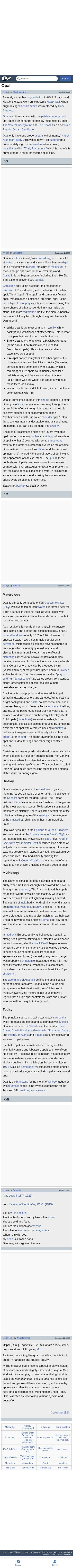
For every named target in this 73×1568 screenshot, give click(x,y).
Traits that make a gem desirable (27, 1457)
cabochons (24, 719)
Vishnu (24, 906)
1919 (49, 1204)
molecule (56, 266)
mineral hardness (13, 635)
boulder (47, 417)
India (23, 902)
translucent (54, 706)
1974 (6, 1066)
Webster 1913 (11, 290)
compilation (10, 148)
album (39, 135)
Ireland (12, 1034)
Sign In (65, 78)
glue (52, 458)
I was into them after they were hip (28, 1449)
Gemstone (9, 285)
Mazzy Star (53, 101)
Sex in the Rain (63, 1427)
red (25, 312)
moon (21, 1230)
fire (4, 303)
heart (10, 1239)
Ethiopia (40, 1034)
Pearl (45, 1463)
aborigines (14, 979)
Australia (8, 275)
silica (17, 258)
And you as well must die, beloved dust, (63, 1437)
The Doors (44, 125)
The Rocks (63, 1468)
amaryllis (35, 1226)
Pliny (17, 802)
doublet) (58, 728)
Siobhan (20, 485)
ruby (5, 815)
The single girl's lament (45, 1449)
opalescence (22, 678)
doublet (35, 436)
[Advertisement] (36, 37)
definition (7, 1338)
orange (32, 312)
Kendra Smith (29, 106)
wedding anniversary (32, 1090)
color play (24, 303)
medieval (11, 934)
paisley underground (53, 116)
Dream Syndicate (23, 129)
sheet (44, 399)
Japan (65, 1030)
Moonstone (10, 1463)
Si (5, 606)
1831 (48, 838)
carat (38, 279)
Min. (39, 1349)
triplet (48, 436)
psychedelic (34, 97)
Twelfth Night (57, 834)
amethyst (44, 815)
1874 (21, 1195)
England (39, 830)
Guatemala (40, 1030)
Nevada (33, 1026)
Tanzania (23, 1034)
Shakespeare (38, 834)
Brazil (15, 1030)
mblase (16, 585)
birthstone (9, 973)
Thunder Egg (45, 1468)
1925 (28, 1195)
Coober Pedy (28, 1468)
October (53, 1081)
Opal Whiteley (10, 1457)
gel (66, 262)
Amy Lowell (10, 1195)
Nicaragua (54, 1030)
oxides (65, 670)
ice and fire (19, 1212)
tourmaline (14, 1085)
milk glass (10, 1468)
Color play (10, 1437)
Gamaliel (17, 1190)
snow (51, 1217)
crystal (32, 266)
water (9, 262)
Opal (5, 116)
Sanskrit (12, 797)
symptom (27, 960)
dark (40, 449)
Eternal (45, 919)
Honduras (26, 1030)
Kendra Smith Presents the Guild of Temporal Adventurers (27, 1438)
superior (55, 139)
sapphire (63, 1463)
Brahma (14, 906)
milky (53, 327)
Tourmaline (45, 1457)
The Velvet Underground (17, 125)
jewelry (54, 425)
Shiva (38, 906)
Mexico (63, 1021)
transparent (55, 440)
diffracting (8, 657)
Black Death (41, 943)
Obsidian (63, 1457)
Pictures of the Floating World (26, 1204)
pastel (34, 702)
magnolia (41, 1230)
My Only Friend (10, 1449)
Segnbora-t (18, 253)
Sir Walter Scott (28, 843)
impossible (35, 144)
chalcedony (43, 258)
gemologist (27, 1066)
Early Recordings (35, 148)
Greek (42, 789)
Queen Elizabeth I (58, 830)
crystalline (50, 602)
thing (5, 92)
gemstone (9, 643)
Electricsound (19, 92)
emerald (15, 819)
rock (20, 404)
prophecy (24, 889)
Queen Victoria (30, 860)
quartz (6, 736)
